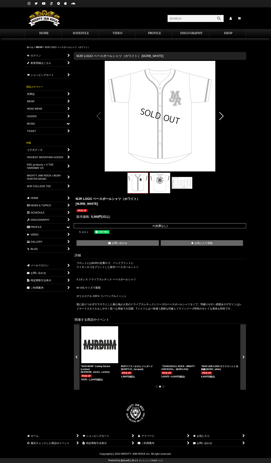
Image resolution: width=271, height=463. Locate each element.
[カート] (239, 18)
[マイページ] (230, 18)
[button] (154, 33)
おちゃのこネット (129, 460)
